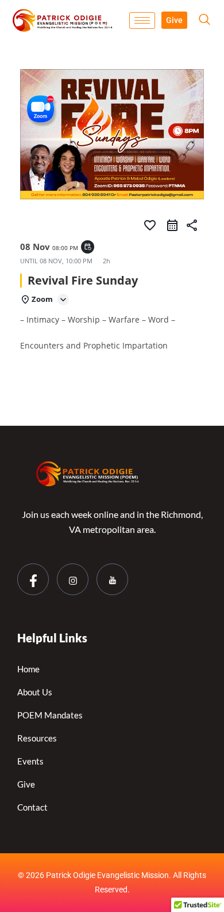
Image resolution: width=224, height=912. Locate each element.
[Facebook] (33, 579)
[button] (204, 20)
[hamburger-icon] (142, 20)
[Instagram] (72, 579)
